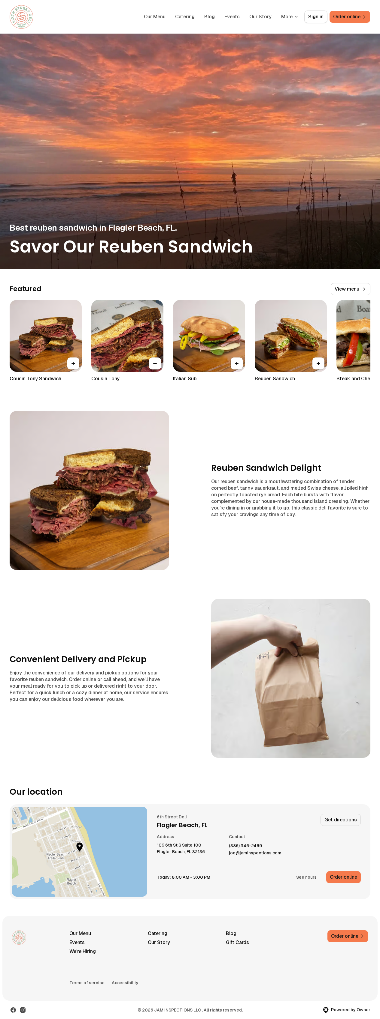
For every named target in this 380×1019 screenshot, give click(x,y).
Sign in (316, 16)
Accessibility (125, 982)
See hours (306, 877)
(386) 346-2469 (245, 846)
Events (232, 16)
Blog (209, 16)
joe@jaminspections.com (255, 853)
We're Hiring (82, 951)
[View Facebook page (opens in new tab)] (13, 1010)
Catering (185, 16)
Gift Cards (237, 942)
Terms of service (87, 982)
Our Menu (155, 16)
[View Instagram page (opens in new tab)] (22, 1010)
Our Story (260, 16)
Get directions (340, 820)
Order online (343, 877)
